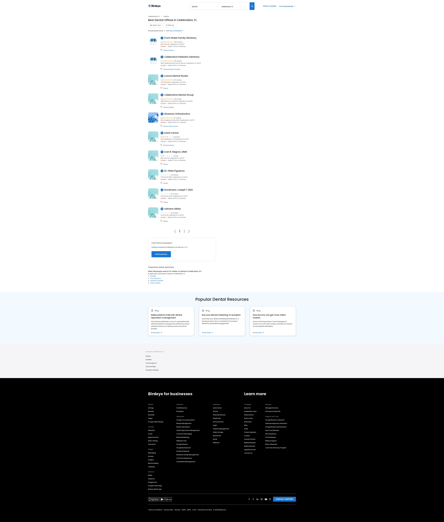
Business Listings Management (187, 455)
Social (150, 434)
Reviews (151, 411)
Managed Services (271, 408)
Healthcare (217, 418)
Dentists (171, 50)
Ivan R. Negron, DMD (175, 151)
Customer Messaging (184, 434)
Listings (151, 408)
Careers (247, 436)
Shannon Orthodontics (177, 113)
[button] (189, 231)
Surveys (151, 456)
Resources (248, 422)
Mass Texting (153, 441)
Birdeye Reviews (250, 443)
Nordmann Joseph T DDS (178, 189)
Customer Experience (184, 458)
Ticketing (151, 467)
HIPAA (189, 510)
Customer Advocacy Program (275, 448)
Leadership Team (250, 411)
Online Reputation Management (188, 430)
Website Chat (181, 441)
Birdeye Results (249, 446)
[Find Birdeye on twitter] (253, 499)
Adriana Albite (172, 208)
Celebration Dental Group (179, 94)
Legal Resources (250, 450)
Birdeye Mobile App (155, 489)
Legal (215, 425)
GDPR (184, 510)
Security (177, 510)
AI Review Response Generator (276, 423)
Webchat (151, 430)
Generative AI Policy (205, 510)
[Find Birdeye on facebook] (249, 499)
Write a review (269, 6)
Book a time (248, 418)
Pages (150, 418)
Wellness (216, 443)
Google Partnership (155, 486)
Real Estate (217, 436)
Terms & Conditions (155, 510)
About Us (247, 408)
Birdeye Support (271, 441)
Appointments (153, 437)
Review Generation (183, 427)
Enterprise (180, 411)
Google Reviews (182, 444)
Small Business (181, 408)
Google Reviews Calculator (275, 420)
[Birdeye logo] (154, 6)
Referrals (151, 415)
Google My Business (183, 448)
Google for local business (185, 420)
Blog (245, 425)
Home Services (218, 422)
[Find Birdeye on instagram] (261, 499)
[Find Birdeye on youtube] (266, 499)
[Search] (252, 6)
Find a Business (270, 434)
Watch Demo (249, 415)
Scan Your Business (272, 430)
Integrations (152, 482)
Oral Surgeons (155, 278)
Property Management (221, 429)
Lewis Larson (171, 132)
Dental (165, 50)
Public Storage (218, 432)
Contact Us (248, 453)
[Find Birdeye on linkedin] (257, 499)
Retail (215, 439)
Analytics (151, 479)
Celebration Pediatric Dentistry (182, 56)
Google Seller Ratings (155, 422)
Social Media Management (185, 462)
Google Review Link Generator (276, 427)
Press (246, 429)
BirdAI (150, 475)
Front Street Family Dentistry (180, 37)
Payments (152, 444)
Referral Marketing (182, 437)
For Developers (270, 437)
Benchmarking (153, 463)
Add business (161, 254)
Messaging (152, 453)
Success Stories (249, 439)
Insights (151, 460)
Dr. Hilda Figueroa (174, 170)
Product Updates (250, 432)
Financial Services (219, 415)
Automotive (217, 408)
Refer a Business (271, 444)
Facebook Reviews (182, 451)
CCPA (194, 510)
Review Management (184, 423)
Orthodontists (173, 126)
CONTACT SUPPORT (284, 499)
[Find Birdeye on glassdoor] (270, 499)
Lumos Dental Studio (176, 75)
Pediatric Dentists (174, 69)
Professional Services (272, 411)
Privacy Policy (168, 510)
